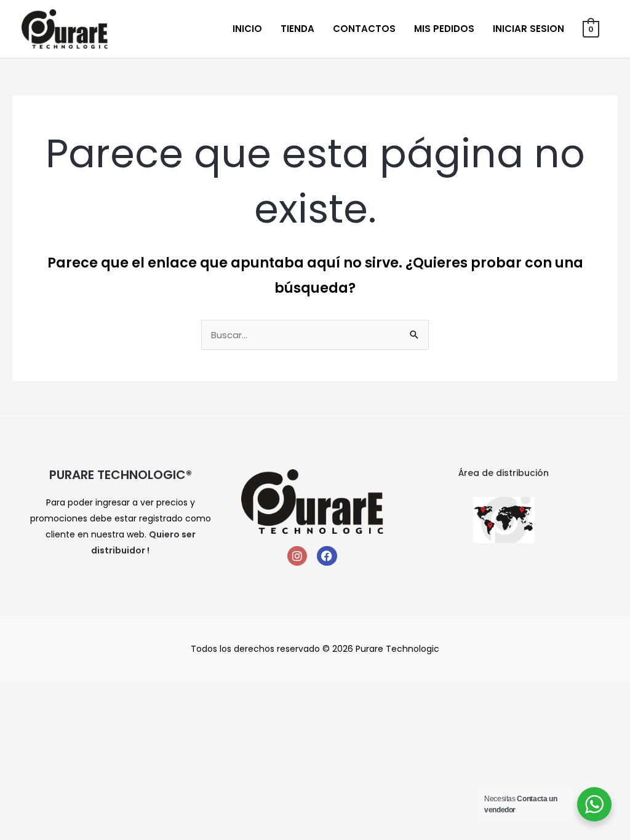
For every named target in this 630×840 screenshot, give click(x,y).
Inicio (247, 28)
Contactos (364, 28)
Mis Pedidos (444, 28)
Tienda (297, 28)
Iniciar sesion (528, 28)
